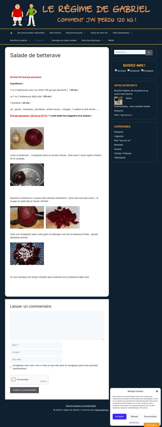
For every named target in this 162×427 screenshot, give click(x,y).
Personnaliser (150, 416)
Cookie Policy (134, 422)
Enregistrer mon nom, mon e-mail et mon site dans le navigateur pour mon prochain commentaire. (55, 367)
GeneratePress (102, 410)
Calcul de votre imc (99, 33)
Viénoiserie (119, 157)
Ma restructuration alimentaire (31, 33)
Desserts (118, 110)
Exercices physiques (91, 40)
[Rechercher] (149, 53)
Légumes (119, 136)
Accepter (119, 416)
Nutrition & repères (18, 40)
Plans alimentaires (121, 33)
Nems (129, 98)
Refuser (134, 416)
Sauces (118, 149)
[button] (157, 391)
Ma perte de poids (74, 33)
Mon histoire (55, 33)
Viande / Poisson (122, 153)
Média (111, 40)
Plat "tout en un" (122, 140)
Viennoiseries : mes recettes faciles (132, 106)
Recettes (40, 40)
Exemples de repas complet (64, 40)
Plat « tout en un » (123, 115)
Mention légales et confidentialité (81, 406)
